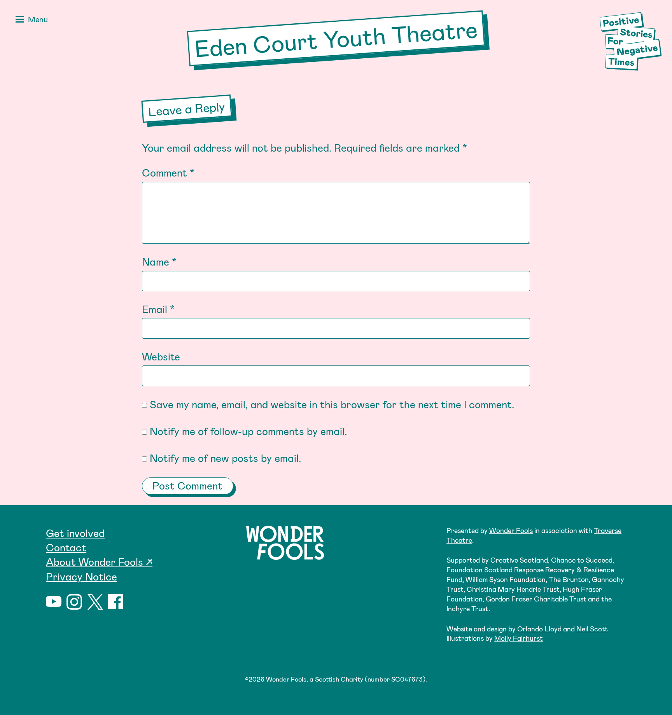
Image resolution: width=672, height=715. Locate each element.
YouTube (53, 602)
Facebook (116, 602)
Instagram (74, 602)
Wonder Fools (511, 530)
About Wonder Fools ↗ (99, 561)
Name (159, 261)
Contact (66, 547)
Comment (168, 172)
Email (158, 308)
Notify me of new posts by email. (225, 457)
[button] (29, 20)
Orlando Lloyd (539, 628)
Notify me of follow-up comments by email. (248, 431)
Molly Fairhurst (518, 638)
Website (161, 356)
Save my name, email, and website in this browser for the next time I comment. (332, 404)
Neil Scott (592, 628)
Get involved (75, 532)
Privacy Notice (81, 576)
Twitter (95, 602)
